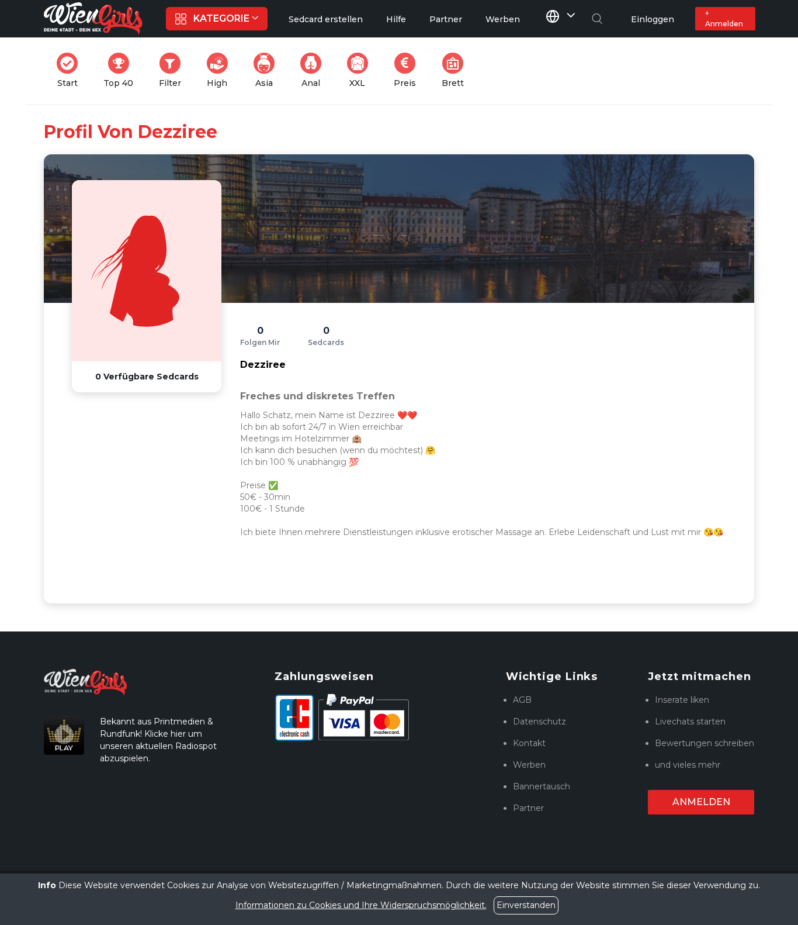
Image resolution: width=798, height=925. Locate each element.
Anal (314, 70)
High (221, 70)
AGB (522, 700)
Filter (173, 70)
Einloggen (652, 19)
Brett (456, 70)
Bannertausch (541, 786)
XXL (361, 70)
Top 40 (121, 70)
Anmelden (701, 801)
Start (71, 70)
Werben (529, 765)
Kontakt (529, 743)
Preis (408, 70)
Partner (528, 808)
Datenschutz (539, 721)
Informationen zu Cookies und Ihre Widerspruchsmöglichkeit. (361, 905)
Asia (268, 70)
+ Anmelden (724, 18)
